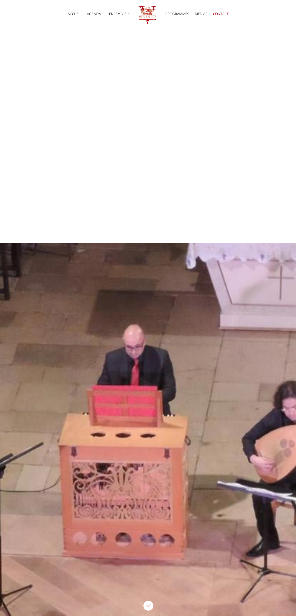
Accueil (74, 14)
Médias (201, 14)
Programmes (177, 14)
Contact (221, 14)
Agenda (94, 14)
